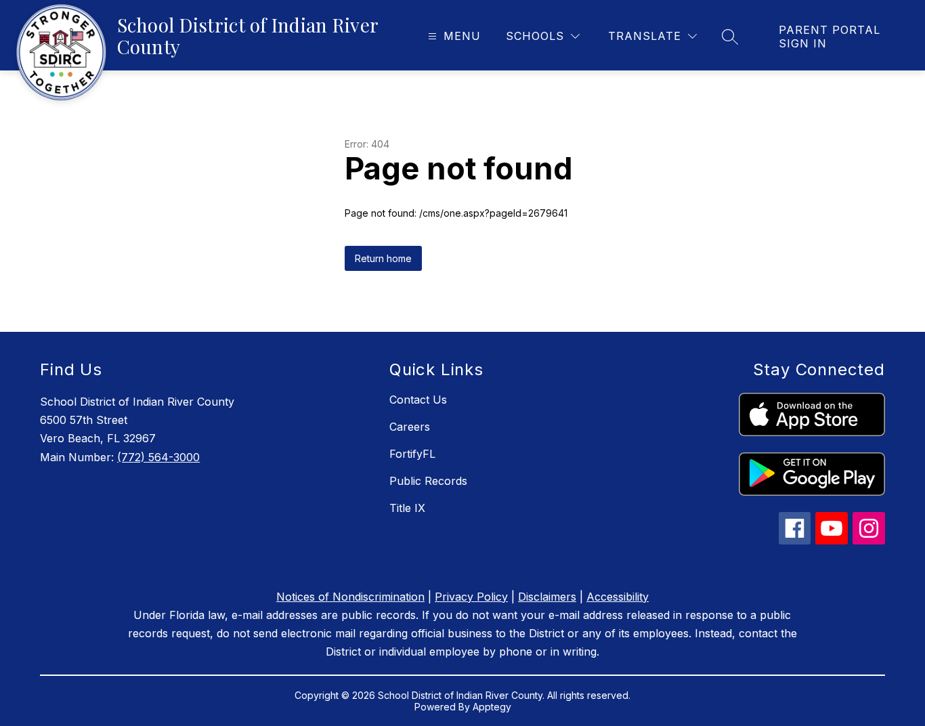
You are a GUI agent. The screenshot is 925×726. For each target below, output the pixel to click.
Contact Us (418, 399)
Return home (383, 258)
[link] (838, 37)
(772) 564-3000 (158, 457)
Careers (409, 426)
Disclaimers (547, 596)
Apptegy (492, 706)
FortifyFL (412, 454)
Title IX (407, 508)
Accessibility (617, 596)
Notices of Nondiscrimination (350, 596)
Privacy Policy (471, 596)
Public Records (428, 481)
